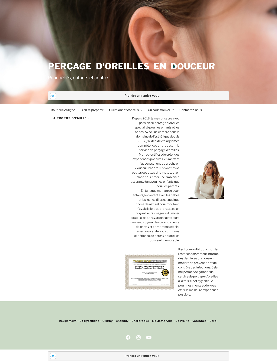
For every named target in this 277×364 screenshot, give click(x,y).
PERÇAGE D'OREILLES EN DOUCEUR (131, 66)
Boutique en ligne (63, 110)
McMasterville (162, 321)
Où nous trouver (159, 110)
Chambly (122, 321)
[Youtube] (149, 337)
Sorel (214, 321)
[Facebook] (128, 337)
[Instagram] (138, 337)
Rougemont (68, 321)
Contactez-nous (190, 110)
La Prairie (182, 321)
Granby (107, 321)
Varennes (199, 321)
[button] (125, 110)
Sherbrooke (140, 321)
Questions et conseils (124, 110)
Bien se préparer (92, 110)
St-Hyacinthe (89, 321)
